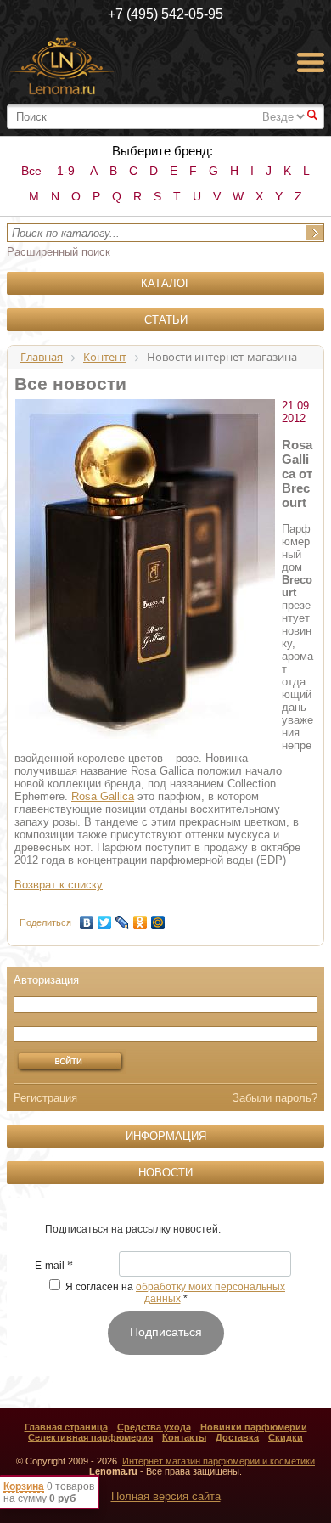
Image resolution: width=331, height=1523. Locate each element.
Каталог (166, 283)
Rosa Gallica (102, 796)
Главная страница (66, 1427)
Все (31, 171)
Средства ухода (154, 1427)
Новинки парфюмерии (253, 1427)
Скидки (285, 1437)
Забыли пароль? (275, 1097)
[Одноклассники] (140, 918)
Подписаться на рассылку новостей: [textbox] (133, 1229)
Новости (165, 1172)
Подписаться (166, 1332)
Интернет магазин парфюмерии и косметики (218, 1461)
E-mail (54, 1266)
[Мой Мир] (158, 918)
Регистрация (45, 1097)
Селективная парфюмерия (90, 1437)
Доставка (237, 1437)
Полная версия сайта (166, 1496)
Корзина (23, 1486)
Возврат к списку (58, 884)
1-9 (66, 171)
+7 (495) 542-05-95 (165, 14)
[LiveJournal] (123, 918)
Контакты (184, 1437)
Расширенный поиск (58, 251)
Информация (166, 1136)
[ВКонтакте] (87, 918)
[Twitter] (105, 918)
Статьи (166, 319)
